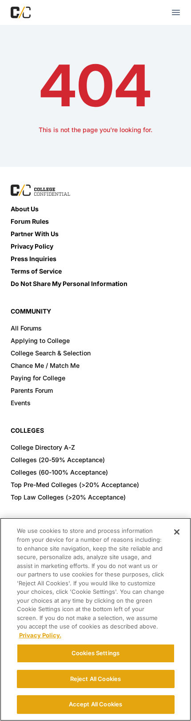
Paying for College (38, 378)
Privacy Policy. (40, 635)
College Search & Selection (51, 353)
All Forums (26, 328)
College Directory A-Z (43, 447)
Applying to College (40, 340)
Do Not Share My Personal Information (69, 283)
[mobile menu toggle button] (175, 12)
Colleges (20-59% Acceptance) (58, 459)
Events (21, 403)
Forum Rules (30, 221)
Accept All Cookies (95, 704)
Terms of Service (36, 271)
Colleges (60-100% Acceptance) (59, 472)
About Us (25, 209)
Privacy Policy (32, 246)
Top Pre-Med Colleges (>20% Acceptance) (75, 484)
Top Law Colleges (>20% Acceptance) (68, 497)
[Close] (177, 532)
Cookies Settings (95, 653)
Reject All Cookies (95, 678)
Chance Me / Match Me (45, 365)
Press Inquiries (33, 258)
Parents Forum (32, 390)
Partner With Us (35, 234)
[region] (95, 619)
